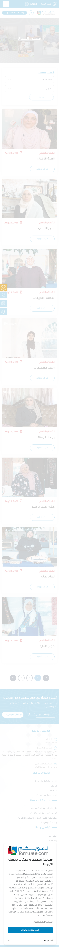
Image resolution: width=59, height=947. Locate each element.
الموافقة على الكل (30, 930)
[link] (3, 287)
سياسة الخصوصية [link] (43, 922)
